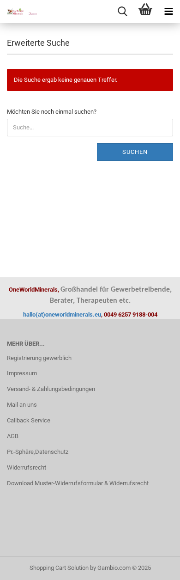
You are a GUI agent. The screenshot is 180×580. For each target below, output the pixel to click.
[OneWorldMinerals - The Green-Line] (18, 11)
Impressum (22, 373)
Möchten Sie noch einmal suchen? (51, 111)
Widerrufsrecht (26, 467)
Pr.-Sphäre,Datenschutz (37, 451)
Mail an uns (22, 404)
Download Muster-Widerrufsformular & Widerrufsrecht (78, 483)
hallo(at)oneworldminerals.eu (62, 314)
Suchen (135, 151)
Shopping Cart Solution (59, 567)
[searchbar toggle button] (122, 11)
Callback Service (28, 420)
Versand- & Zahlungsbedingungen (51, 388)
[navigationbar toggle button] (168, 11)
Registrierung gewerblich (39, 357)
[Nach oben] (154, 566)
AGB (12, 436)
